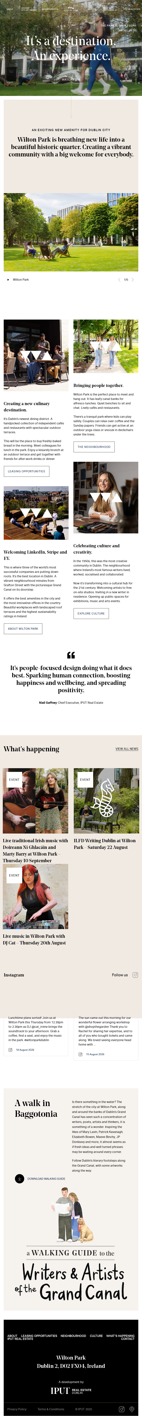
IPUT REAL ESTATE (132, 9)
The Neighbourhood (94, 447)
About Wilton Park (23, 628)
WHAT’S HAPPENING (108, 9)
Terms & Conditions (51, 1409)
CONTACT (128, 1339)
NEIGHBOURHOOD (50, 9)
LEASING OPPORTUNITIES (29, 9)
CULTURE (92, 9)
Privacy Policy (16, 1409)
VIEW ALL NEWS (127, 749)
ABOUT (10, 9)
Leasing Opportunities (26, 471)
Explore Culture (91, 613)
